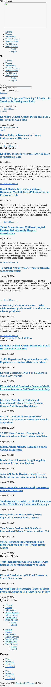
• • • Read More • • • (9, 109)
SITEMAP (10, 666)
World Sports (11, 44)
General (8, 32)
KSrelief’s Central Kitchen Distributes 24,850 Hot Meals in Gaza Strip (25, 118)
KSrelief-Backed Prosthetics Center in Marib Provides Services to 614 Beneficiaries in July (25, 388)
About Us (9, 661)
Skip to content (6, 1)
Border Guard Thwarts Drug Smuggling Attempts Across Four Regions (22, 462)
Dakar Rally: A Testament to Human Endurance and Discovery (20, 137)
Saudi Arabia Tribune (25, 683)
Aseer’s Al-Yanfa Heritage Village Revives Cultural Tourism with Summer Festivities (23, 475)
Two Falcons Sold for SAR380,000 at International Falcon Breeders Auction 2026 (24, 530)
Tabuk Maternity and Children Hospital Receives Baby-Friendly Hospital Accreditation (22, 230)
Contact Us (10, 664)
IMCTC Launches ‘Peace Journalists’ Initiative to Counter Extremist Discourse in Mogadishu (24, 419)
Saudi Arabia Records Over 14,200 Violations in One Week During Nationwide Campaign (25, 503)
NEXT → (27, 338)
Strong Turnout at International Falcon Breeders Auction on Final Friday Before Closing (22, 544)
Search (3, 88)
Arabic (14, 49)
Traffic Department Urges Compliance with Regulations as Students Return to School (24, 361)
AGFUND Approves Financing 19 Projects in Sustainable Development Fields (25, 100)
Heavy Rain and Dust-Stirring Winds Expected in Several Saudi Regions (21, 516)
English (14, 51)
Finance (8, 34)
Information (10, 37)
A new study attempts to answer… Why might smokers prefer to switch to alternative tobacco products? (25, 308)
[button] (25, 56)
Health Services (12, 39)
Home (8, 659)
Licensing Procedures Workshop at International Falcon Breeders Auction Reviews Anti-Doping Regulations (21, 403)
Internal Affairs (11, 41)
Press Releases (11, 46)
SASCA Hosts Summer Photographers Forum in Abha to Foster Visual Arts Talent (24, 435)
